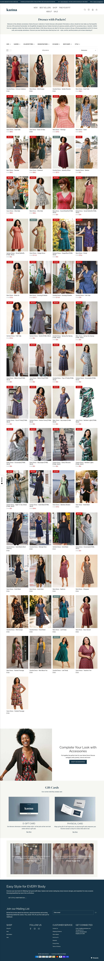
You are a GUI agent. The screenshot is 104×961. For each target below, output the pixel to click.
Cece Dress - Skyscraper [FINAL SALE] (39, 463)
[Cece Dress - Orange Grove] (40, 235)
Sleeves (16, 44)
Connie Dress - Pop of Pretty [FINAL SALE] (16, 421)
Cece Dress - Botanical (36, 170)
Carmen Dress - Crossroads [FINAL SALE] (86, 378)
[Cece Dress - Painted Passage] (17, 693)
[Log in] (89, 10)
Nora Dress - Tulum (81, 129)
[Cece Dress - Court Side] (17, 111)
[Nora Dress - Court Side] (87, 71)
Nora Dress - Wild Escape (37, 89)
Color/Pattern (28, 44)
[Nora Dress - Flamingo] (63, 111)
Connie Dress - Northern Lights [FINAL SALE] (84, 463)
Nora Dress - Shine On (12, 295)
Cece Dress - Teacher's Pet (83, 670)
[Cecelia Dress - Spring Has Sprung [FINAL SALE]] (63, 317)
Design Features (43, 44)
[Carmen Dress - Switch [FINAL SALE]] (40, 317)
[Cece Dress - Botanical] (40, 152)
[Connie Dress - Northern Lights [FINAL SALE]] (87, 444)
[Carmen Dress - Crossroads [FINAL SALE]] (87, 360)
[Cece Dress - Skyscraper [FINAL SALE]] (40, 444)
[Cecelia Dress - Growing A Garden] (63, 277)
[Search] (85, 10)
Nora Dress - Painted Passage (15, 670)
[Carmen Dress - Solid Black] (63, 528)
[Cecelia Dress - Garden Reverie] (63, 71)
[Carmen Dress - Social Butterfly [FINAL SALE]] (17, 235)
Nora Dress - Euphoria (59, 589)
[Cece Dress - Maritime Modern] (63, 486)
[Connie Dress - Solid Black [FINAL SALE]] (40, 486)
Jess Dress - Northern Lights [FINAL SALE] (86, 421)
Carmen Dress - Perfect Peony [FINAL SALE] (40, 421)
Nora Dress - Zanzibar (12, 170)
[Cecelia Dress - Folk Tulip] (87, 277)
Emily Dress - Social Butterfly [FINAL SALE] (86, 211)
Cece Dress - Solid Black (13, 589)
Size (7, 44)
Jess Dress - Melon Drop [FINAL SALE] (39, 378)
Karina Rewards (38, 1)
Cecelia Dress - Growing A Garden (62, 295)
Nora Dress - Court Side (82, 89)
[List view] (11, 50)
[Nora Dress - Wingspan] (87, 571)
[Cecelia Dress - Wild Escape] (17, 611)
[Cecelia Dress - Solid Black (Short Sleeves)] (17, 528)
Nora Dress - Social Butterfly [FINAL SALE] (63, 211)
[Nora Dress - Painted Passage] (17, 652)
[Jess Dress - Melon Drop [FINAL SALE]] (40, 360)
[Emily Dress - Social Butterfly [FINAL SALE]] (87, 192)
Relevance (84, 50)
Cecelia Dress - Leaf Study (60, 670)
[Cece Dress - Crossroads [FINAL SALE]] (87, 528)
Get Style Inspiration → (17, 898)
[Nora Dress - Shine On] (17, 277)
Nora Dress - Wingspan (82, 589)
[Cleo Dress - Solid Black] (87, 486)
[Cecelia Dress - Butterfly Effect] (63, 152)
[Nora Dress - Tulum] (87, 111)
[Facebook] (30, 929)
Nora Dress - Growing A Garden (38, 295)
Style (76, 44)
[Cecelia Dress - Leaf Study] (63, 652)
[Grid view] (7, 50)
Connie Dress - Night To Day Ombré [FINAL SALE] (16, 505)
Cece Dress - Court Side (13, 129)
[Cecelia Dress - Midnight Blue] (40, 528)
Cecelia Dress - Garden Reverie (62, 89)
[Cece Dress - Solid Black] (17, 571)
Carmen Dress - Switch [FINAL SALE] (40, 336)
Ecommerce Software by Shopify (58, 953)
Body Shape (66, 44)
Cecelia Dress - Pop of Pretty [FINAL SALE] (63, 378)
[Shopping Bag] (96, 10)
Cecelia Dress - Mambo (82, 170)
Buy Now (28, 832)
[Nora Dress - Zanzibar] (17, 152)
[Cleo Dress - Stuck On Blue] (40, 111)
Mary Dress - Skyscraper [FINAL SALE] (62, 421)
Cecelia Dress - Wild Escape (14, 630)
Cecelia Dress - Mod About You (38, 670)
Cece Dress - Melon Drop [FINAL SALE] (15, 378)
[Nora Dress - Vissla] (87, 235)
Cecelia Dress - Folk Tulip (83, 295)
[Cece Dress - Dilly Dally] (17, 192)
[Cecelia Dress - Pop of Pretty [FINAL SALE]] (63, 360)
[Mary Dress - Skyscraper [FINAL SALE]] (63, 402)
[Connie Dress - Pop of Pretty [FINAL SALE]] (17, 402)
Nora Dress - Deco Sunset (83, 630)
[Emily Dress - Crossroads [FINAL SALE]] (17, 444)
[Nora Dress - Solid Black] (40, 571)
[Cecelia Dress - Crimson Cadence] (17, 71)
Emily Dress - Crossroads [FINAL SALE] (15, 463)
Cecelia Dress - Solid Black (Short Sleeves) (16, 547)
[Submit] (96, 912)
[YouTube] (39, 929)
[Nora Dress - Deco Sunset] (87, 611)
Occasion (55, 44)
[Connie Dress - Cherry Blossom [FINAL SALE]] (63, 444)
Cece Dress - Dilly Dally (13, 211)
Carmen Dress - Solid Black (60, 547)
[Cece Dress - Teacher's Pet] (87, 652)
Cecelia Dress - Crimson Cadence (16, 89)
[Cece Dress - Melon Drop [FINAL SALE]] (17, 360)
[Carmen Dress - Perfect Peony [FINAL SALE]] (40, 402)
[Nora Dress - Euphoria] (63, 571)
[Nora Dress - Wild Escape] (40, 71)
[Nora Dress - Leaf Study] (63, 611)
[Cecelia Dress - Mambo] (87, 152)
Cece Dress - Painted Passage (15, 711)
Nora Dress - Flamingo (59, 129)
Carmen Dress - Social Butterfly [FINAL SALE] (15, 253)
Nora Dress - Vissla (81, 253)
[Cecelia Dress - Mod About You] (40, 652)
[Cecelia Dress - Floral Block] (40, 611)
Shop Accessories (78, 762)
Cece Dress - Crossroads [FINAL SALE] (85, 547)
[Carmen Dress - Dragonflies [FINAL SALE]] (63, 235)
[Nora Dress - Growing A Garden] (40, 277)
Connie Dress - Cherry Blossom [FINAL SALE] (62, 463)
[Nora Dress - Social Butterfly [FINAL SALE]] (63, 192)
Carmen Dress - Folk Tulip (13, 336)
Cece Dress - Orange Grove (37, 253)
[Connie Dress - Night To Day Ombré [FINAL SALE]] (17, 486)
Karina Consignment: (72, 1)
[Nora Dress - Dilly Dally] (40, 192)
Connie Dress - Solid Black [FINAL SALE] (39, 505)
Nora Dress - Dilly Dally (36, 211)
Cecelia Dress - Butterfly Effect (61, 170)
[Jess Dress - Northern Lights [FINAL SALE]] (87, 402)
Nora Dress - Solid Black (37, 589)
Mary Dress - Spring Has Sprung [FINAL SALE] (85, 336)
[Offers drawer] (93, 10)
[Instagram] (35, 929)
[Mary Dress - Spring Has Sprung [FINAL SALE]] (87, 317)
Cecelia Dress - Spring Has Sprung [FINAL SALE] (62, 336)
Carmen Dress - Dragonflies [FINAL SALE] (63, 253)
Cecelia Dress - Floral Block (37, 630)
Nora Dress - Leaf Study (59, 630)
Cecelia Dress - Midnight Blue (38, 547)
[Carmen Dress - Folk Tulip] (17, 317)
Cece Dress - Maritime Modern (61, 505)
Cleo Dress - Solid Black (83, 505)
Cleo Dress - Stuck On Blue (37, 129)
